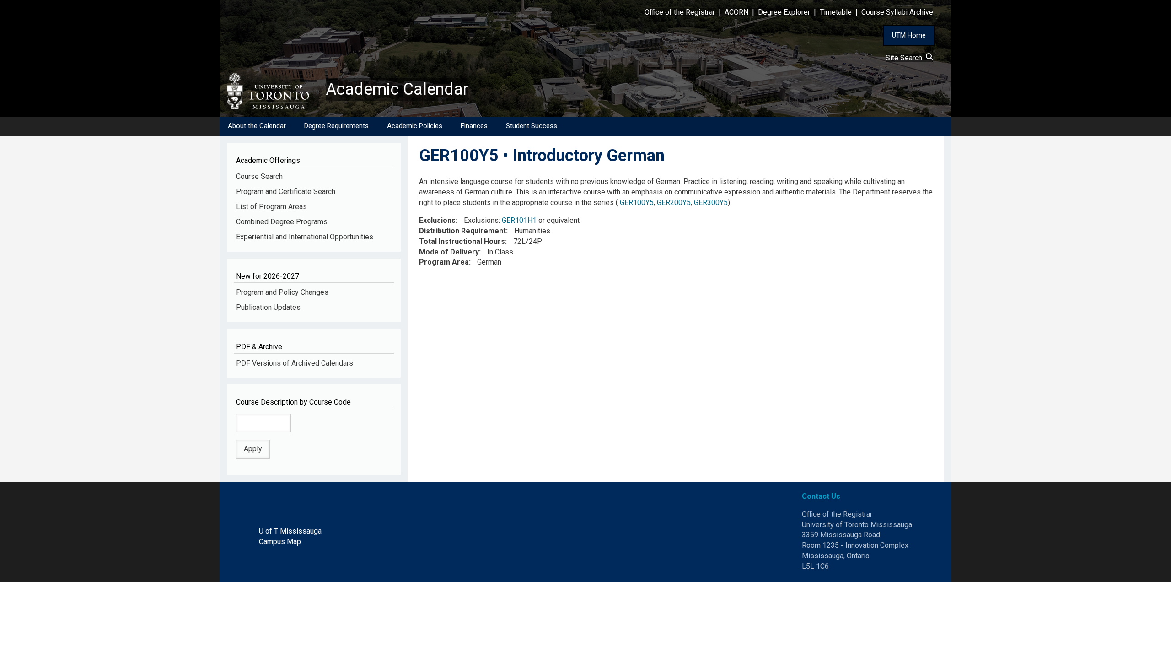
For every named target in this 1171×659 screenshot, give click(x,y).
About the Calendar (257, 126)
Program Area (444, 262)
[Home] (272, 91)
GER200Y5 (674, 202)
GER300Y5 (711, 202)
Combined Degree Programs (282, 221)
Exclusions (437, 220)
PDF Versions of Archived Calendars (294, 363)
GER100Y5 (637, 202)
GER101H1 (519, 220)
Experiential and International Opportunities (304, 236)
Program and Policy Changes (282, 292)
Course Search (259, 176)
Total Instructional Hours (462, 241)
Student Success (531, 126)
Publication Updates (268, 307)
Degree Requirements (336, 126)
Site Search (906, 58)
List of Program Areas (271, 206)
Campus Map (280, 541)
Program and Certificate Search (285, 191)
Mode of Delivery (449, 252)
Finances (474, 126)
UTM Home (909, 35)
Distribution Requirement (462, 231)
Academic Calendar (397, 89)
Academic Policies (414, 126)
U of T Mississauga (290, 531)
